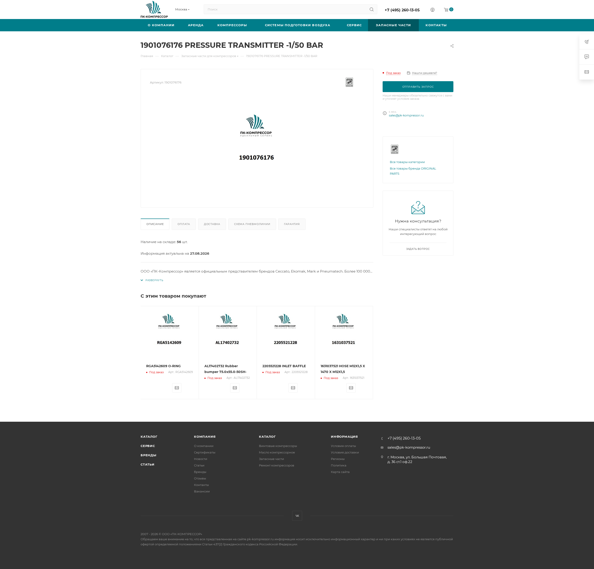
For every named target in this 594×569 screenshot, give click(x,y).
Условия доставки (345, 452)
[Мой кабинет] (432, 10)
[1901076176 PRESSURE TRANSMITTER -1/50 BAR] (257, 146)
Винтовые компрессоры (278, 446)
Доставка (212, 224)
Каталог (149, 436)
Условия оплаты (343, 446)
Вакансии (202, 491)
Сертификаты (204, 452)
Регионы (338, 459)
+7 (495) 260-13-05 (402, 10)
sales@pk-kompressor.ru (406, 115)
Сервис (148, 446)
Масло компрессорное (277, 452)
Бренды (148, 455)
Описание (155, 224)
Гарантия (292, 224)
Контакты (201, 485)
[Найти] (371, 9)
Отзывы (200, 478)
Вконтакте (297, 516)
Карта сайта (340, 472)
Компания (205, 436)
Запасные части (271, 459)
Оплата (184, 224)
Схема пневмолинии (252, 224)
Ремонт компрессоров (276, 465)
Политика (338, 465)
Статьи (148, 464)
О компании (203, 446)
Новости (200, 459)
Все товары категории (407, 162)
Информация (344, 436)
